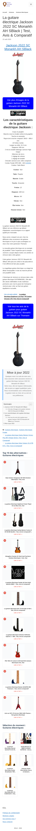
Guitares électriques (22, 12)
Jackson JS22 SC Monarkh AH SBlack (16, 407)
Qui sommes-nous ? (9, 819)
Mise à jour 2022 (9, 423)
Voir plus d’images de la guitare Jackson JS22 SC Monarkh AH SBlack (18, 103)
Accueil (5, 12)
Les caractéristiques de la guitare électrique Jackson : (17, 414)
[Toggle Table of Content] (30, 404)
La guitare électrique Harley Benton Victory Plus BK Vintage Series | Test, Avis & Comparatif (18, 437)
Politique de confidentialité (11, 813)
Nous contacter (8, 822)
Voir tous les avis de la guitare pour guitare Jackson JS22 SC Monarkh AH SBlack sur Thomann (18, 311)
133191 (28, 163)
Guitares (11, 12)
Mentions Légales (8, 816)
